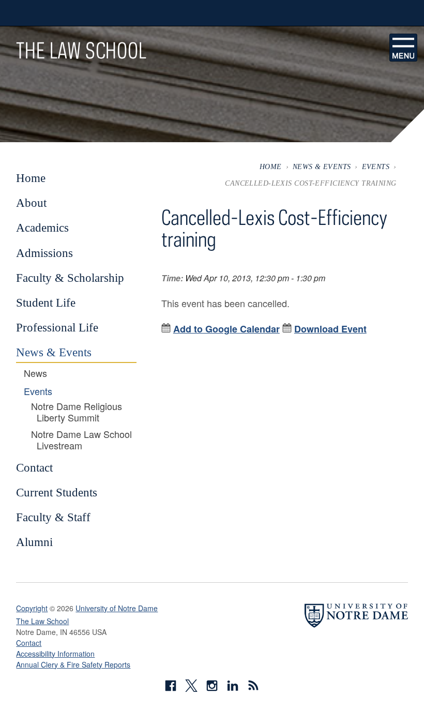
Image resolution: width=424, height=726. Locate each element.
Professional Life (57, 327)
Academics (42, 227)
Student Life (45, 302)
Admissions (44, 253)
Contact (34, 467)
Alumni (34, 542)
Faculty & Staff (53, 517)
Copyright (32, 608)
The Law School (81, 50)
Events (376, 166)
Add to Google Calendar (226, 329)
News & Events (322, 166)
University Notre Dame (94, 13)
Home (271, 166)
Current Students (56, 492)
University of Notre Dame (116, 608)
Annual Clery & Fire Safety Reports (73, 664)
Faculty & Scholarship (70, 277)
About (31, 202)
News (35, 373)
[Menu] (403, 48)
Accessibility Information (55, 653)
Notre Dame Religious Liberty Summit (76, 412)
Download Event (330, 329)
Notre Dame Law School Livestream (81, 440)
